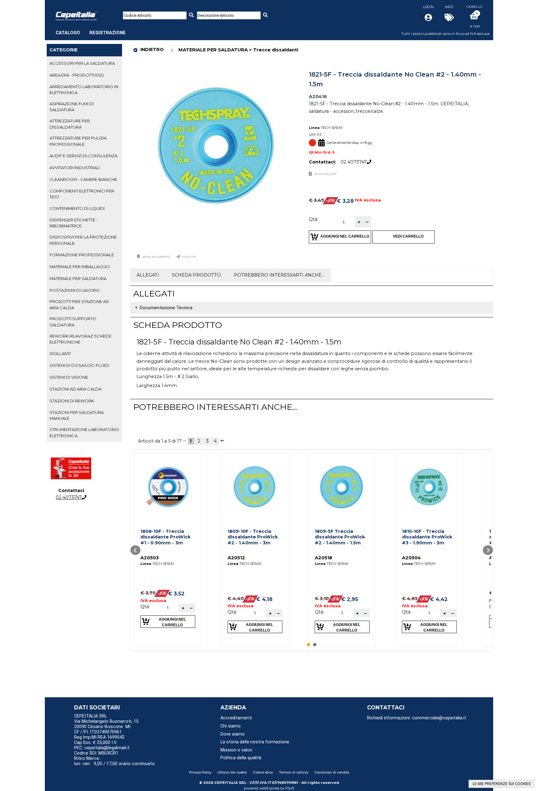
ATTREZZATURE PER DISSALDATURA (70, 123)
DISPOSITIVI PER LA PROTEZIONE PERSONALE (83, 239)
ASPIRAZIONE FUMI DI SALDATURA (72, 106)
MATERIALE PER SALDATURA (78, 278)
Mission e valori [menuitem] (236, 750)
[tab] (84, 63)
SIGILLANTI (60, 353)
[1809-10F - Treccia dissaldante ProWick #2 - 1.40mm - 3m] (254, 487)
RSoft (290, 788)
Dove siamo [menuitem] (232, 734)
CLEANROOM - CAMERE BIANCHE (83, 179)
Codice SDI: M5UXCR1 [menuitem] (96, 753)
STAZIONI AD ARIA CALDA (75, 388)
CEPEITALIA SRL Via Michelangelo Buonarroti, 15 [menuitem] (106, 718)
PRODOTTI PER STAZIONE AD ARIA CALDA (79, 304)
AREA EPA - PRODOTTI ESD (77, 75)
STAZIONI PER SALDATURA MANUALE (77, 415)
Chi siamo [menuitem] (230, 726)
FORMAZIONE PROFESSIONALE (82, 254)
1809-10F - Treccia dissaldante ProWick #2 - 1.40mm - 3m (253, 537)
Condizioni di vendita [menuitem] (331, 772)
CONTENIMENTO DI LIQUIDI (77, 208)
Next (488, 550)
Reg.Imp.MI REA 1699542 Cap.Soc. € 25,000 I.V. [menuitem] (99, 740)
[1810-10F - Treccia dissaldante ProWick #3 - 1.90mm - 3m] (429, 487)
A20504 (411, 558)
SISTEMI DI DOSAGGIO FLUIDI (79, 365)
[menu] (91, 29)
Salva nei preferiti (156, 257)
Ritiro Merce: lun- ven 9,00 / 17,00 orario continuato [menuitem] (114, 761)
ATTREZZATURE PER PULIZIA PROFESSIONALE (78, 140)
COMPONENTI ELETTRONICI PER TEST (82, 193)
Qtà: (313, 219)
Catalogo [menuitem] (68, 33)
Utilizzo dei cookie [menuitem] (232, 772)
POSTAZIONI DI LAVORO (75, 290)
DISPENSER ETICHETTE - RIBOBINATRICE (74, 222)
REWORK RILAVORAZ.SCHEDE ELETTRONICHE (80, 339)
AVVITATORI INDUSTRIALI (75, 167)
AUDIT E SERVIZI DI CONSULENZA (83, 155)
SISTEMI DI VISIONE (69, 377)
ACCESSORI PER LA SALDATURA (82, 63)
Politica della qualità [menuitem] (240, 757)
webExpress (269, 788)
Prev (135, 550)
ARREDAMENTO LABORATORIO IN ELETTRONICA (84, 89)
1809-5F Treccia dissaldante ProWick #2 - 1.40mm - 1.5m (340, 537)
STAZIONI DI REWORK (72, 400)
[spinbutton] (348, 222)
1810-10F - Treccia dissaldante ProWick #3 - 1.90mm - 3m (427, 537)
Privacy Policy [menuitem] (200, 772)
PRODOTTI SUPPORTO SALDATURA (73, 321)
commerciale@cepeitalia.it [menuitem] (439, 718)
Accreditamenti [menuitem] (236, 718)
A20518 (323, 558)
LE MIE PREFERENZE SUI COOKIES (502, 784)
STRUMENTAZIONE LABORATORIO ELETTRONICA (84, 432)
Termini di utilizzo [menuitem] (293, 772)
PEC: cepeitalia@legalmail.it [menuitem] (102, 748)
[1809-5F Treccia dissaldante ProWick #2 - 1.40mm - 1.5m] (342, 487)
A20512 (236, 558)
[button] (359, 221)
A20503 (149, 558)
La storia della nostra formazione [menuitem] (254, 742)
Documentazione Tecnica (166, 307)
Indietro (152, 49)
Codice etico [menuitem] (263, 772)
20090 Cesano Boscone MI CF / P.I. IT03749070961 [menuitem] (102, 729)
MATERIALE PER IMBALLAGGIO (80, 266)
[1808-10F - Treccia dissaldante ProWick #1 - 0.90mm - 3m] (167, 487)
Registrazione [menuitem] (107, 33)
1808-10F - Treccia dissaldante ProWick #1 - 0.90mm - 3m (165, 537)
